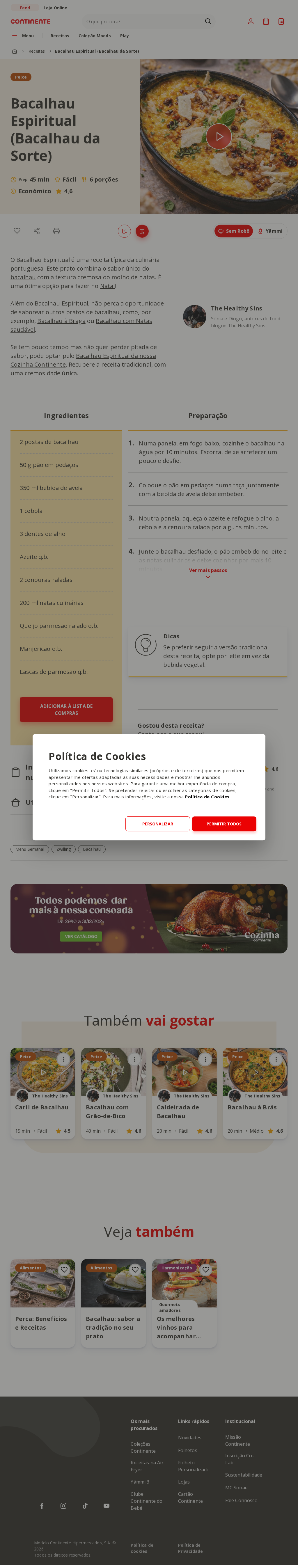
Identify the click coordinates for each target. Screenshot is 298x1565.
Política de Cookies (207, 797)
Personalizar (157, 824)
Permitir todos (224, 824)
